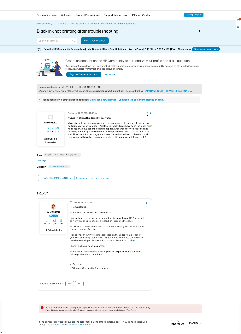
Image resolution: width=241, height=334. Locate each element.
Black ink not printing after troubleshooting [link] (113, 23)
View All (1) (41, 160)
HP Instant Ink (78, 23)
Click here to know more (206, 49)
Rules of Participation (80, 324)
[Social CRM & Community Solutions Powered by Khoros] (178, 323)
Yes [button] (70, 283)
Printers (62, 23)
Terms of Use (57, 324)
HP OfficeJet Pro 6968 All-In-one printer (62, 155)
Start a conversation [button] (94, 40)
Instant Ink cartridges (59, 167)
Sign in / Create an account (84, 74)
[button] (147, 114)
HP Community (44, 23)
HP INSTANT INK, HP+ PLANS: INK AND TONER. (167, 91)
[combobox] (57, 40)
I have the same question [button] (56, 178)
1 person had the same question (92, 178)
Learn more (109, 74)
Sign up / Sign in (194, 15)
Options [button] (200, 32)
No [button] (79, 283)
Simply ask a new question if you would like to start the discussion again (126, 99)
